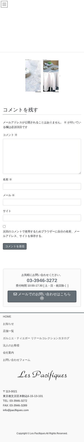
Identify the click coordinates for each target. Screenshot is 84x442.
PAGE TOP (78, 425)
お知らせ (8, 323)
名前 (7, 179)
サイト (7, 211)
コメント (10, 134)
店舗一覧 (8, 331)
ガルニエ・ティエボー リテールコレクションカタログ (36, 338)
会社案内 (8, 352)
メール (9, 195)
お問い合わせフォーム (16, 359)
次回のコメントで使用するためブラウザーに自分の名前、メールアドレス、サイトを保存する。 (41, 234)
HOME (7, 316)
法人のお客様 (11, 345)
